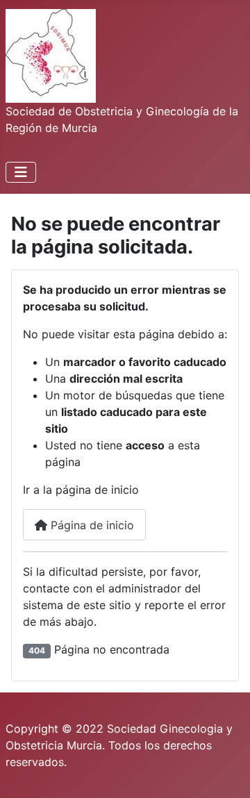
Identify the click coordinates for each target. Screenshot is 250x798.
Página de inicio (90, 525)
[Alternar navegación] (21, 172)
